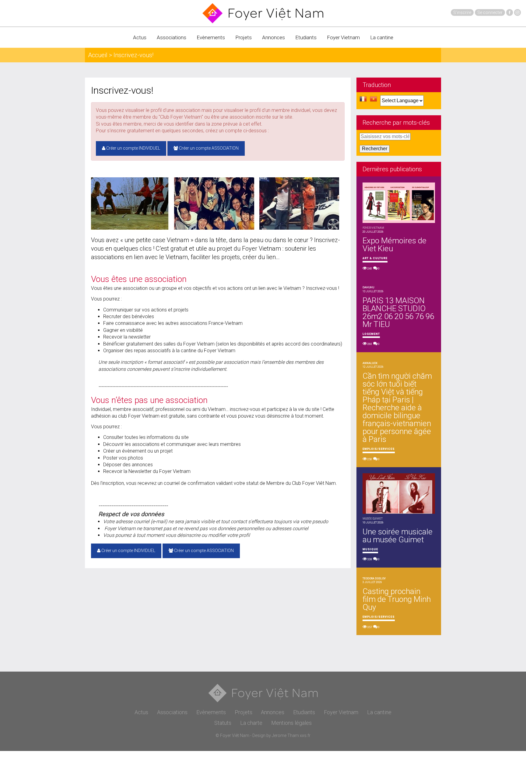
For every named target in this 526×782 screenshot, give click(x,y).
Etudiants (306, 37)
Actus (139, 37)
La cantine (381, 37)
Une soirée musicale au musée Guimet (398, 535)
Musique (370, 549)
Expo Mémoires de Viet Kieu (394, 244)
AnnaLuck (370, 363)
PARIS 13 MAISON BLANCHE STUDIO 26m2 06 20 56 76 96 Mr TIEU (398, 312)
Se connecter (490, 12)
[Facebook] (509, 12)
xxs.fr (305, 735)
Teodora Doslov (374, 578)
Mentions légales (291, 723)
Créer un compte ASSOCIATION (208, 148)
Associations (171, 37)
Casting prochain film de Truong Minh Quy (397, 599)
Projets (243, 37)
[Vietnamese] (373, 100)
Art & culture (375, 258)
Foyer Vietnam (343, 37)
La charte (251, 723)
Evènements (211, 37)
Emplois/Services (379, 448)
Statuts (222, 723)
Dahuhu (368, 287)
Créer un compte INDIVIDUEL (132, 148)
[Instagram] (517, 12)
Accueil (97, 55)
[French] (363, 100)
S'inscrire (462, 12)
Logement (371, 333)
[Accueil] (263, 13)
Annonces (273, 37)
